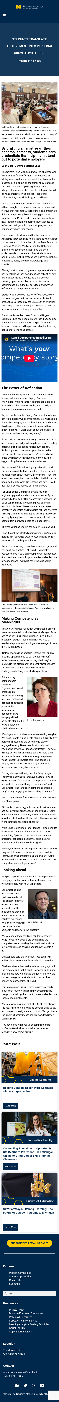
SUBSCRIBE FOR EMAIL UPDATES (30, 1243)
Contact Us (15, 1280)
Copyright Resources (20, 1331)
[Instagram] (34, 1385)
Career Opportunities (20, 1276)
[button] (4, 15)
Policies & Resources (20, 1317)
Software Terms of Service (23, 1320)
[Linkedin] (42, 1385)
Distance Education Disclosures (26, 1313)
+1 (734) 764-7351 (13, 1376)
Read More (10, 1106)
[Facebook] (17, 1385)
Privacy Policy (16, 1309)
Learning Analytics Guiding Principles (29, 1324)
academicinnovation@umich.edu (20, 1372)
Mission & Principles (20, 1273)
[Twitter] (25, 1385)
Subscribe (14, 1283)
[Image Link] (29, 1082)
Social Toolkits (17, 1328)
